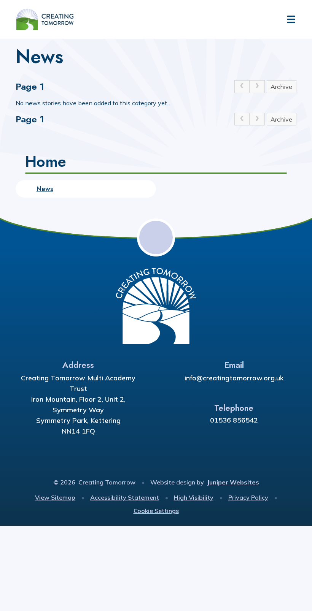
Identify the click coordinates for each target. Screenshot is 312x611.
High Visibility (193, 497)
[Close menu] (291, 19)
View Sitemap (55, 497)
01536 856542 (234, 420)
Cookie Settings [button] (156, 510)
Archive (281, 86)
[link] (242, 86)
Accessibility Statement (124, 497)
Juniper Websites (233, 482)
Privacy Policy (248, 497)
